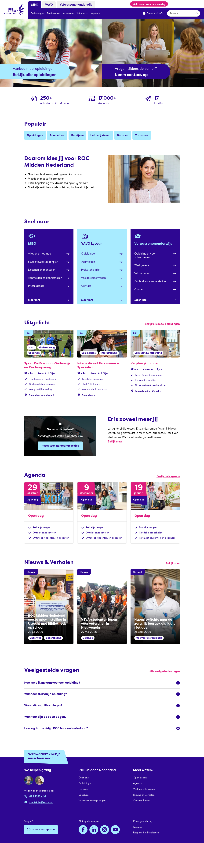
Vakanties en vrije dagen (92, 800)
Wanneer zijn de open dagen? (45, 717)
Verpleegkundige (144, 363)
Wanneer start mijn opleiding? (45, 694)
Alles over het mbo (39, 253)
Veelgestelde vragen (93, 278)
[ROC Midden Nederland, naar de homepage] (14, 9)
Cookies (137, 826)
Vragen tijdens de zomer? (136, 68)
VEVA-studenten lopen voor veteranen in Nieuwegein (99, 623)
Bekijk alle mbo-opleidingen (162, 324)
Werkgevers (141, 265)
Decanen (83, 789)
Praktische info (90, 270)
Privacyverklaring (142, 821)
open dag (160, 4)
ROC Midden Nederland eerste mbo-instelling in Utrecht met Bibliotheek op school (47, 621)
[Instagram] (104, 829)
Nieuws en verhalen (144, 794)
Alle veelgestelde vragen (164, 671)
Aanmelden (88, 262)
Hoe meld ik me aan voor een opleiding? (52, 683)
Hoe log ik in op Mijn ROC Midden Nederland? (56, 728)
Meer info (34, 300)
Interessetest (36, 286)
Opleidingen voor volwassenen (145, 255)
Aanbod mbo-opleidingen (34, 68)
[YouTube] (115, 829)
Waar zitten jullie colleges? (43, 705)
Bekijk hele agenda (168, 476)
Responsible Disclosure (146, 832)
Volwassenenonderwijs (76, 5)
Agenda (95, 13)
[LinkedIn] (93, 829)
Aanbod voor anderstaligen (150, 281)
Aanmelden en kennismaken (45, 278)
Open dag (36, 516)
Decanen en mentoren (41, 270)
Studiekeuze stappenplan (43, 262)
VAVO (49, 5)
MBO (34, 5)
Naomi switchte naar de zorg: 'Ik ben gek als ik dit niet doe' (154, 623)
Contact (86, 286)
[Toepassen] (196, 13)
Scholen (80, 13)
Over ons (84, 777)
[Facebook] (83, 829)
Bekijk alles (173, 563)
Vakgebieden (142, 273)
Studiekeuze (53, 13)
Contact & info (155, 13)
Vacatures (84, 794)
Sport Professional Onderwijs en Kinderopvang (47, 365)
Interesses (68, 13)
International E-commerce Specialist (98, 365)
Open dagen (140, 777)
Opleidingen (37, 13)
